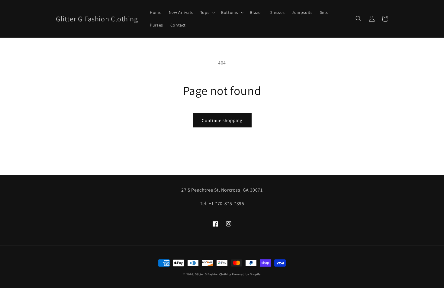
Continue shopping (222, 120)
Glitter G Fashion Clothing (213, 274)
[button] (207, 12)
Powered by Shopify (246, 274)
